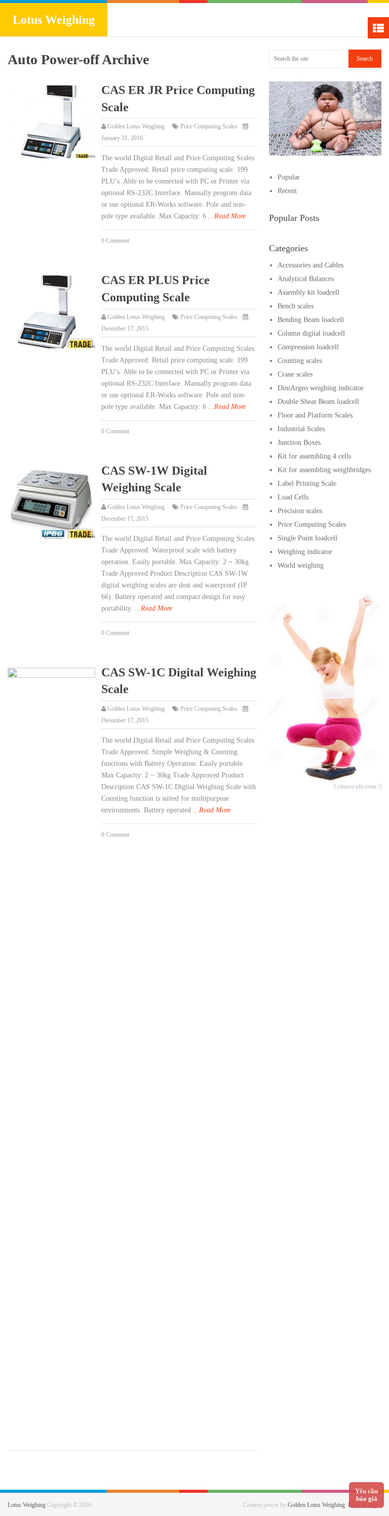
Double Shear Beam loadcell (318, 401)
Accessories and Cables (310, 265)
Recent (287, 191)
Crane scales (295, 374)
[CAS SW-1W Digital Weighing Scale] (51, 502)
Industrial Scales (301, 429)
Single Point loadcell (307, 538)
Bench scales (296, 306)
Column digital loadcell (311, 333)
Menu (378, 27)
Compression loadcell (308, 347)
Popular (289, 177)
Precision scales (300, 511)
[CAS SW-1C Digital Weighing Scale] (51, 1047)
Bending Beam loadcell (311, 320)
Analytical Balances (306, 279)
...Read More (227, 216)
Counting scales (300, 360)
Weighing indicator (305, 552)
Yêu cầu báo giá (366, 1495)
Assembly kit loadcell (308, 292)
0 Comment (115, 240)
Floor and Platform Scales (315, 415)
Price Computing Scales (209, 126)
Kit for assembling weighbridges (324, 470)
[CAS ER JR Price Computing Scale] (51, 121)
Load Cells (293, 497)
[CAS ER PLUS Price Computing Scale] (51, 311)
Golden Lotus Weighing (136, 126)
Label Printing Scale (307, 483)
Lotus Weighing (54, 19)
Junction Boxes (299, 442)
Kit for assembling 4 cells (314, 456)
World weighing (301, 565)
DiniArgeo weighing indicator (321, 388)
